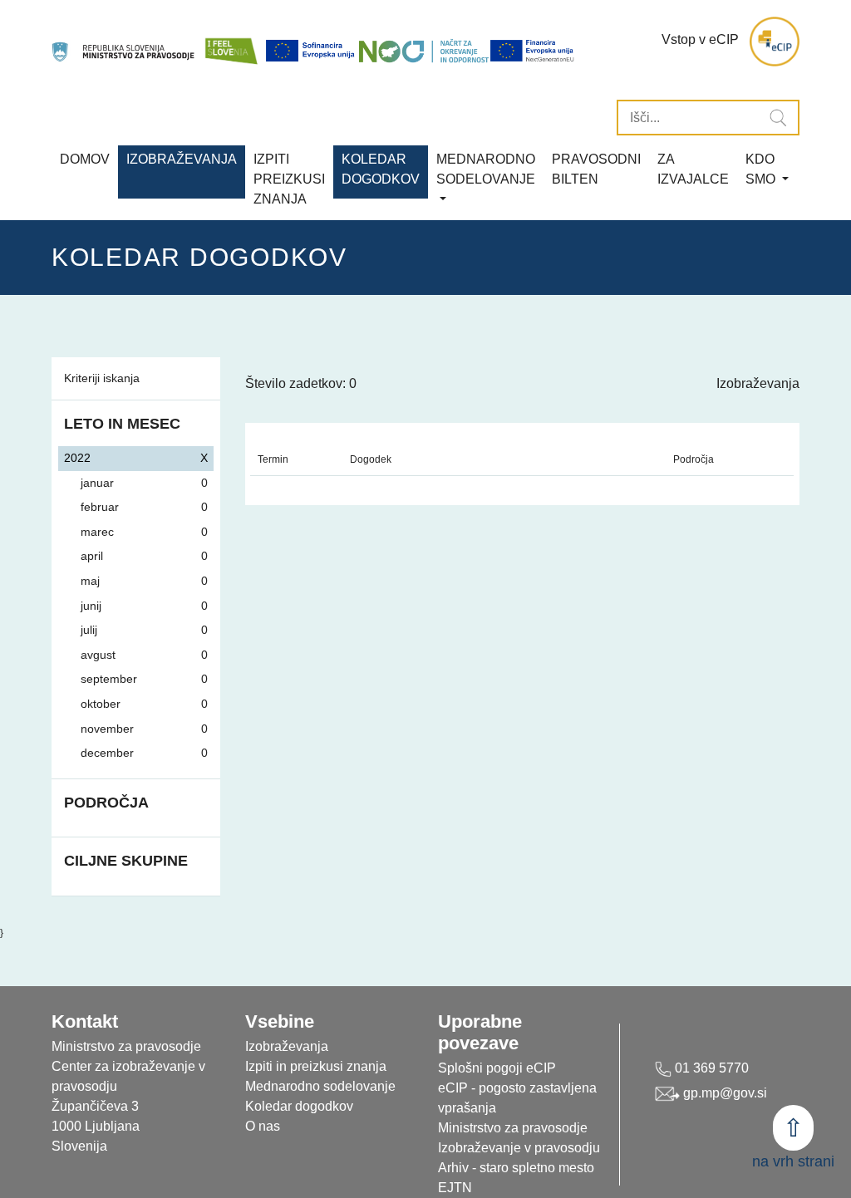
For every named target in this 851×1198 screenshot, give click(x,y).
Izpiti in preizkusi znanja (315, 1066)
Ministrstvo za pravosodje (513, 1128)
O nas (262, 1126)
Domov (85, 159)
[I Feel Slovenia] (231, 42)
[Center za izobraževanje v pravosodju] (124, 42)
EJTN (455, 1188)
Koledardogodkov (381, 169)
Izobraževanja (181, 159)
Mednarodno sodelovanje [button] (485, 169)
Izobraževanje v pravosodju (519, 1148)
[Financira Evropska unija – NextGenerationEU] (533, 50)
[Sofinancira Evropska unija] (311, 50)
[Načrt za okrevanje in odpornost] (424, 50)
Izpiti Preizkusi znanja (289, 179)
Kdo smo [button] (762, 169)
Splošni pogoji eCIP (497, 1068)
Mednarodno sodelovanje (320, 1086)
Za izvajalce (693, 169)
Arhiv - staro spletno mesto (516, 1168)
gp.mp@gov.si (723, 1093)
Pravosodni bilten (596, 169)
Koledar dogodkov (299, 1106)
